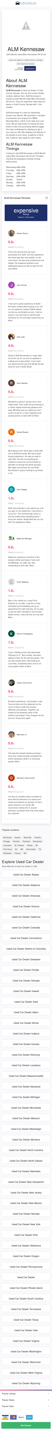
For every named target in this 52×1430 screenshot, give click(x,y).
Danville (16, 841)
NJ (16, 849)
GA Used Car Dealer (25, 63)
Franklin (37, 837)
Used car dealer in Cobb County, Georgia (26, 60)
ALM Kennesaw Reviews (17, 197)
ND (22, 849)
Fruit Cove (7, 849)
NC (25, 853)
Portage (6, 841)
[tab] (26, 198)
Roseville (27, 837)
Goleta (29, 845)
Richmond (7, 837)
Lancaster (7, 845)
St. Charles (19, 845)
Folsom (18, 853)
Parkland (26, 841)
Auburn (17, 837)
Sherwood (7, 853)
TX (40, 849)
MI (37, 845)
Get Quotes (26, 1425)
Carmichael (30, 849)
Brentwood (37, 841)
